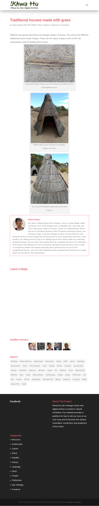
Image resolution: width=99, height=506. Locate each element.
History (13, 370)
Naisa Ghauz (17, 25)
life (56, 370)
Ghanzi (59, 366)
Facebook (15, 401)
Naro (21, 375)
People (46, 25)
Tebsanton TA (48, 379)
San (12, 379)
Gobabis (68, 366)
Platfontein (77, 375)
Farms (25, 366)
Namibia (14, 375)
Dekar (14, 453)
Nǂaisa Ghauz (38, 375)
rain (84, 375)
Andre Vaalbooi (25, 361)
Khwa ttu (41, 370)
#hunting (14, 361)
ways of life (15, 384)
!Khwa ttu (16, 439)
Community (49, 361)
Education (80, 361)
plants (67, 375)
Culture (39, 25)
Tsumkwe (54, 25)
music (71, 370)
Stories (26, 379)
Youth (24, 384)
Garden (51, 366)
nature (28, 375)
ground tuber (78, 366)
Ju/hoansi (32, 370)
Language (16, 466)
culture (58, 361)
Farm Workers (35, 366)
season (19, 379)
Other (14, 471)
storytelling (36, 379)
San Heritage (17, 484)
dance (72, 361)
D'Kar (66, 361)
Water (84, 379)
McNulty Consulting (74, 502)
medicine (63, 370)
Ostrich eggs (50, 375)
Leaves (49, 370)
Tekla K (57, 379)
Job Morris (22, 370)
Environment (15, 366)
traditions (66, 379)
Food (45, 366)
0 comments (64, 25)
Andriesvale (38, 361)
